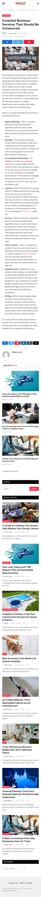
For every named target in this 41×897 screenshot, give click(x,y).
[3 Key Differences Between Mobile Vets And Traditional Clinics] (20, 734)
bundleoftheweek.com (9, 890)
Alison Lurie (12, 33)
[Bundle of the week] (20, 3)
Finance (6, 787)
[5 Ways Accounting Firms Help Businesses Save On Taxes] (20, 446)
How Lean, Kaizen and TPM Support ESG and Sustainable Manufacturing (17, 570)
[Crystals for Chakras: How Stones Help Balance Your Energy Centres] (20, 512)
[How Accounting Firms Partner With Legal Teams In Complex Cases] (20, 413)
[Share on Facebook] (7, 42)
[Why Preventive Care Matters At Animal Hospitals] (20, 645)
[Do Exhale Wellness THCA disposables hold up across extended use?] (20, 687)
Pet (4, 654)
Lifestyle (6, 521)
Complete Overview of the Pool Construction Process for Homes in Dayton (19, 617)
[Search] (38, 3)
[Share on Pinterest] (29, 42)
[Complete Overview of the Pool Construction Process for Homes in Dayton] (20, 601)
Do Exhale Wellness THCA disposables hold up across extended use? (16, 703)
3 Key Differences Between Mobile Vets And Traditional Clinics (17, 750)
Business (6, 15)
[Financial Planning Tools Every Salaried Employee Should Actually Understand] (20, 778)
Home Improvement (10, 609)
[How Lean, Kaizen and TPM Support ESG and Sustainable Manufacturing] (20, 381)
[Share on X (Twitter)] (18, 42)
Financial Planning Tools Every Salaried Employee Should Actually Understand (20, 794)
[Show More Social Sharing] (37, 42)
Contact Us (13, 883)
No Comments (8, 36)
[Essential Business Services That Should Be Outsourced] (20, 58)
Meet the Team (26, 883)
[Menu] (3, 3)
